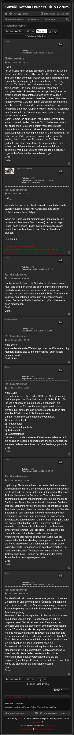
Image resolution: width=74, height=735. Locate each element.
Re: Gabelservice (16, 189)
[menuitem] (13, 14)
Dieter (7, 41)
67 (32, 329)
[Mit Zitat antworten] (60, 44)
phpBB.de (51, 725)
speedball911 (11, 319)
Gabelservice (15, 26)
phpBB (21, 719)
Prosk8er (37, 722)
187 (32, 51)
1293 (33, 178)
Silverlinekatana (24, 169)
